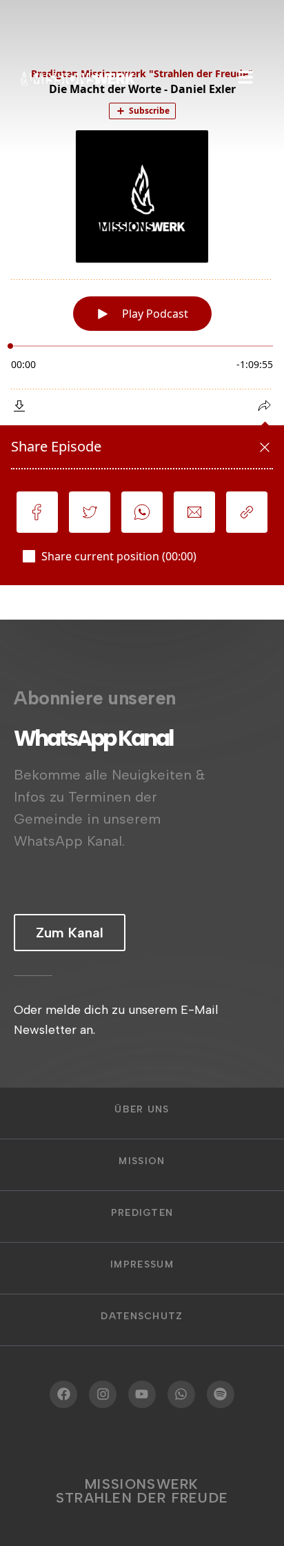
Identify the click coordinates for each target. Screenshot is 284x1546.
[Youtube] (142, 1394)
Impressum (142, 1264)
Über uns (141, 1109)
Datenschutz (142, 1316)
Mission (142, 1161)
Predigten (142, 1213)
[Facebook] (63, 1394)
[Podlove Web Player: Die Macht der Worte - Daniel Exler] (142, 320)
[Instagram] (102, 1394)
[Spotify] (220, 1394)
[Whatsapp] (181, 1394)
